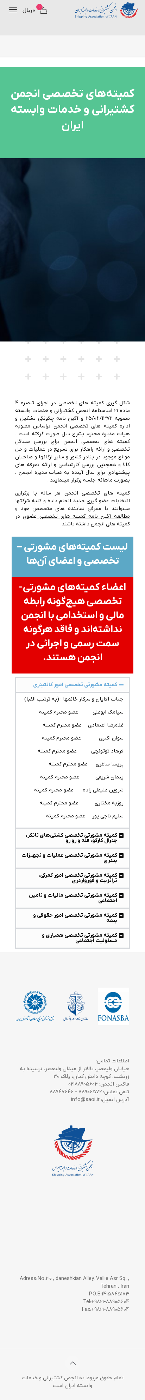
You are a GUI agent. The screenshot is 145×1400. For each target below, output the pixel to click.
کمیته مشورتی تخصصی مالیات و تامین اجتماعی (73, 898)
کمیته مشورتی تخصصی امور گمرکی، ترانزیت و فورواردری (77, 878)
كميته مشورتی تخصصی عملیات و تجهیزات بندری (69, 858)
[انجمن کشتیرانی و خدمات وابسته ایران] (105, 10)
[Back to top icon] (72, 1363)
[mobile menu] (13, 10)
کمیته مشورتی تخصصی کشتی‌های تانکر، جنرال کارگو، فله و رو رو (71, 838)
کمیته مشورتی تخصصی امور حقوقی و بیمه (75, 918)
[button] (72, 685)
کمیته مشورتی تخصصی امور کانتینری (75, 684)
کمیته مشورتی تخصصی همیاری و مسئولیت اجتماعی (79, 938)
